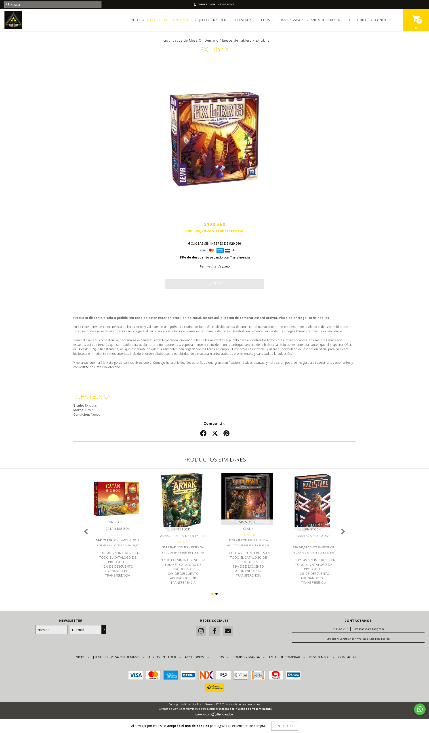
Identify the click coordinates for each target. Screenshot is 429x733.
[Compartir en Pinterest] (226, 433)
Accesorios (242, 20)
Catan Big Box (117, 528)
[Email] (228, 631)
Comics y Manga (290, 20)
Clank (248, 528)
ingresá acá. (227, 708)
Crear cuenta (207, 4)
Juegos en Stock (212, 20)
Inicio (135, 20)
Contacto (382, 20)
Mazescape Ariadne (313, 536)
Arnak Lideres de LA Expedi (183, 536)
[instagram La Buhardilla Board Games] (201, 631)
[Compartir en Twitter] (215, 433)
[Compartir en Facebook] (203, 433)
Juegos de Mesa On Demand (169, 20)
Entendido (284, 726)
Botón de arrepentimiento (255, 708)
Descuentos (357, 20)
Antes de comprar (325, 20)
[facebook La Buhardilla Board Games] (214, 631)
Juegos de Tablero (237, 40)
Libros (264, 20)
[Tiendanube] (214, 715)
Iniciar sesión (226, 4)
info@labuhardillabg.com (369, 628)
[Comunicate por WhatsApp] (420, 709)
